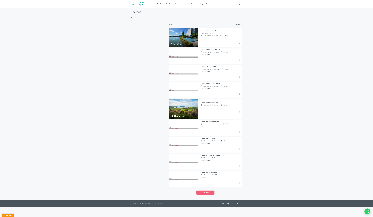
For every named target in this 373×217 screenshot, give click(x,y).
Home (152, 4)
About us (193, 4)
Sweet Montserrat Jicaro (210, 31)
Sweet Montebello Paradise (211, 50)
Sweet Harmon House (209, 172)
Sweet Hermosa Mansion (210, 121)
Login (239, 4)
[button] (367, 211)
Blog (201, 4)
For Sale (160, 4)
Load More (205, 192)
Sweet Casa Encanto (208, 67)
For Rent (169, 4)
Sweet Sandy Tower (208, 138)
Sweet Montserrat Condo (210, 155)
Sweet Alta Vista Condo (209, 103)
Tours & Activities (181, 4)
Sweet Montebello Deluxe (210, 84)
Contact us (210, 4)
